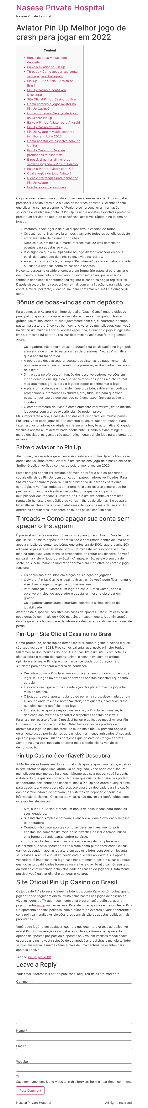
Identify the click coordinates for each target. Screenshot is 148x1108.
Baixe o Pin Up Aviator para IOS (50, 169)
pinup (41, 905)
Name (21, 1030)
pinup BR (44, 957)
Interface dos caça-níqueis (46, 187)
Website (22, 1061)
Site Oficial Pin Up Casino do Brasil (52, 99)
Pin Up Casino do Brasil (44, 127)
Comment (24, 981)
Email (21, 1045)
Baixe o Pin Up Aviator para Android (53, 122)
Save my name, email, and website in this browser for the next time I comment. (74, 1081)
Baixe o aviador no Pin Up (46, 67)
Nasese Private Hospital (60, 7)
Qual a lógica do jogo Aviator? (49, 173)
